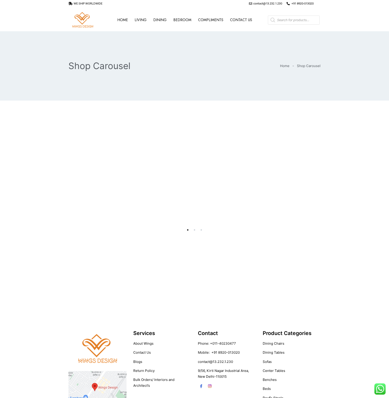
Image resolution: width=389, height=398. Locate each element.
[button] (187, 230)
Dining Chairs (273, 343)
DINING (160, 19)
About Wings (143, 343)
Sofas (267, 362)
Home (284, 66)
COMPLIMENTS (210, 19)
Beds (267, 389)
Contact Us (142, 352)
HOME (122, 19)
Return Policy (144, 371)
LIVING (141, 19)
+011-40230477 (223, 343)
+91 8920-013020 (225, 352)
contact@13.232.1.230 (215, 362)
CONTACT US (241, 19)
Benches (270, 380)
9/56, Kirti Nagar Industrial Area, (223, 371)
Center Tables (274, 371)
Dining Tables (274, 352)
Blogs (137, 362)
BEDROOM (182, 19)
